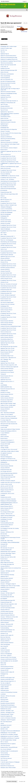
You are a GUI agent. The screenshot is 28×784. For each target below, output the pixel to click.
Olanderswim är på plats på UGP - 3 (8, 236)
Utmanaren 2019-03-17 (5, 589)
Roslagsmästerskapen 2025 (6, 120)
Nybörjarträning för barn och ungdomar (8, 743)
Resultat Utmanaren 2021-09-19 (7, 407)
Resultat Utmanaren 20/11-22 (6, 307)
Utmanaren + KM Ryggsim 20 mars (7, 712)
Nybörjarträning (3, 434)
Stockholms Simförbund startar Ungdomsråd (9, 366)
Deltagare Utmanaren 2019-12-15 (7, 489)
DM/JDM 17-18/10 (4, 729)
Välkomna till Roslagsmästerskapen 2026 (9, 70)
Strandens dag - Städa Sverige (7, 540)
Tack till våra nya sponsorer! (11, 23)
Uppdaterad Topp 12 (4, 576)
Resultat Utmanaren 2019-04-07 (7, 578)
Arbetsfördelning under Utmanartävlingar (8, 241)
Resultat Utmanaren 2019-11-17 (7, 506)
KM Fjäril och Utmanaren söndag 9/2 (8, 480)
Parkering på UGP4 (4, 699)
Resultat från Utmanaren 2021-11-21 (8, 388)
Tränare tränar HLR (4, 344)
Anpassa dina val (5, 778)
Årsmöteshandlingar (4, 425)
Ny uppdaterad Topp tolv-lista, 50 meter (8, 158)
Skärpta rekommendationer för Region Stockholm (10, 429)
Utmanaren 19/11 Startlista (6, 221)
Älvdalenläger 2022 (4, 361)
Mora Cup (2, 675)
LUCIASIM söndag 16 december (7, 611)
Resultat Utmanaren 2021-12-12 (7, 375)
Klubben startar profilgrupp (6, 260)
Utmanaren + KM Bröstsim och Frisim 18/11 (9, 616)
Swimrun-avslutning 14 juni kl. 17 (7, 440)
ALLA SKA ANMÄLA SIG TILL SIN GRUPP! (9, 661)
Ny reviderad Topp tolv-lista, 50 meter (8, 156)
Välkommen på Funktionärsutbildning (8, 138)
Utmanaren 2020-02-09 (5, 467)
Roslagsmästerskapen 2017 (6, 684)
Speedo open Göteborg (5, 560)
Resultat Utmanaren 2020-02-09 (7, 465)
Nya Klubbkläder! (4, 591)
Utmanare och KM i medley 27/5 (7, 635)
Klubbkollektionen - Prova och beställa (8, 732)
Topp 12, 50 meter (4, 104)
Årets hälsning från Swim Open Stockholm (9, 346)
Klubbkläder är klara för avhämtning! (8, 587)
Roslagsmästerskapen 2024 (6, 192)
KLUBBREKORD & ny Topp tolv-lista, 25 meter (10, 175)
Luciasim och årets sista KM (6, 484)
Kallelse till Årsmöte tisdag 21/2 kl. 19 (8, 681)
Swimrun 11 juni (4, 249)
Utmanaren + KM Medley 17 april (7, 710)
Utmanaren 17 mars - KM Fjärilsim (7, 179)
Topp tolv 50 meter (4, 109)
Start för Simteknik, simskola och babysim (9, 147)
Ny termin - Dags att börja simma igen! (8, 416)
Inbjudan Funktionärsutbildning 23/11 (8, 515)
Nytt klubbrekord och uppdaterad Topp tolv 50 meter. (11, 61)
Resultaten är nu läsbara (5, 392)
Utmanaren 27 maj (4, 633)
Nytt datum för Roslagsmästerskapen (8, 81)
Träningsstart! (3, 374)
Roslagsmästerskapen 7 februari (7, 714)
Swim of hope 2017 (4, 646)
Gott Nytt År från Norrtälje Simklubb (8, 607)
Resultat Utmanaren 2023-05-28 (7, 254)
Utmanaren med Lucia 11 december (7, 304)
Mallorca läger (3, 662)
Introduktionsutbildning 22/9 (6, 549)
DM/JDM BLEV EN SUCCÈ (6, 725)
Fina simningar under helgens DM (7, 564)
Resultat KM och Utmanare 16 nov (7, 765)
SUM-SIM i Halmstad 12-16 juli (7, 245)
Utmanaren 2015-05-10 (5, 754)
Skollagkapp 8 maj (4, 673)
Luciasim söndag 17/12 (5, 651)
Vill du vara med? (4, 760)
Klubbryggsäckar (4, 217)
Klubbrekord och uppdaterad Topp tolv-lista (9, 59)
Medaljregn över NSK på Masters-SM (8, 102)
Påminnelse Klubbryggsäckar (6, 456)
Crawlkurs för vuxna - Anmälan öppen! (8, 405)
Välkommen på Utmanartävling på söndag (9, 57)
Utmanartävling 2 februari (5, 116)
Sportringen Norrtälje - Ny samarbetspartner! (9, 751)
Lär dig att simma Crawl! (5, 478)
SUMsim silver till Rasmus (6, 491)
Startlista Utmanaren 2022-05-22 (7, 337)
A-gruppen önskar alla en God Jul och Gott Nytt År (10, 482)
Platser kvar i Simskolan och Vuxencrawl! (9, 284)
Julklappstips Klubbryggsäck (6, 206)
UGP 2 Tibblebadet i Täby (6, 359)
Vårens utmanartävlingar (5, 75)
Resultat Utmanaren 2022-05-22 (7, 335)
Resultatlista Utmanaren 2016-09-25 (8, 703)
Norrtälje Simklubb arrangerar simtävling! (9, 706)
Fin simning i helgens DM (6, 420)
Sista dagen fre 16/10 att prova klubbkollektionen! (10, 730)
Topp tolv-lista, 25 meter (5, 311)
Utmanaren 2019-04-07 (5, 582)
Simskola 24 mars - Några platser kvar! (8, 357)
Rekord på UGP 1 (4, 530)
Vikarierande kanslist (5, 690)
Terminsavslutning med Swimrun (7, 251)
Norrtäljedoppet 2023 (5, 216)
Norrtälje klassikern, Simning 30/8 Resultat (9, 747)
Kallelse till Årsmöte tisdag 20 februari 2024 (9, 194)
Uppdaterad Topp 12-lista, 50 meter (7, 342)
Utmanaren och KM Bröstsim (6, 136)
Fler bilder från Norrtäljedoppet (6, 212)
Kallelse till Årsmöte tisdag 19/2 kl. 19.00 (9, 604)
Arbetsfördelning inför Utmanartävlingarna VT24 (10, 181)
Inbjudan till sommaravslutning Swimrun (8, 55)
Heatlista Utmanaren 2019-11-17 (7, 508)
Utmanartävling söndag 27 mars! (7, 355)
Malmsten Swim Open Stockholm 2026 (8, 64)
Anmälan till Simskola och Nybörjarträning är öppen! (11, 326)
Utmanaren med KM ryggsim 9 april (7, 677)
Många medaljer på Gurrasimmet (7, 562)
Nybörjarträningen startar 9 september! (8, 551)
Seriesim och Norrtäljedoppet (6, 653)
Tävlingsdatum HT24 (5, 145)
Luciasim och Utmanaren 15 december (8, 499)
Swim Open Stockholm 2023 (6, 273)
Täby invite (3, 51)
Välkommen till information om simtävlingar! (9, 142)
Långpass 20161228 (4, 686)
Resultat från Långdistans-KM (6, 716)
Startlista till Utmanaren (5, 650)
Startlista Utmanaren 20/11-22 (6, 309)
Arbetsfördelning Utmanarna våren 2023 (8, 285)
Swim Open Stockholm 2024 (6, 172)
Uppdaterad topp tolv (5, 572)
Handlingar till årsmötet (5, 68)
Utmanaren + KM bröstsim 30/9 (7, 624)
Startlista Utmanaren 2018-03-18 (7, 642)
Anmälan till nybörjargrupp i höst (7, 668)
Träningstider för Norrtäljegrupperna (7, 442)
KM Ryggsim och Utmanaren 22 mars (8, 458)
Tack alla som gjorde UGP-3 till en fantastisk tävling (11, 133)
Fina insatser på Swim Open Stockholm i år (9, 100)
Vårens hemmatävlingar (5, 644)
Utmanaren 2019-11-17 (5, 510)
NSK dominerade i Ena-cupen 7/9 (7, 547)
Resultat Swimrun (4, 149)
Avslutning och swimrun (5, 95)
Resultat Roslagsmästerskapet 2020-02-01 (9, 473)
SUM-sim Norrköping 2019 (6, 555)
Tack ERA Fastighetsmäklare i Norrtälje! (8, 740)
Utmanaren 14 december (5, 763)
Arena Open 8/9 (4, 546)
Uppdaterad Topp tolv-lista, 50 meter (8, 256)
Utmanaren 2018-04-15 (5, 640)
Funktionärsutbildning (5, 627)
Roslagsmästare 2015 (5, 756)
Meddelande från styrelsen (6, 708)
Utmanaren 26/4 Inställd (5, 443)
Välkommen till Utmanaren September (8, 91)
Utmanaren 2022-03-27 (5, 353)
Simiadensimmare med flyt (6, 497)
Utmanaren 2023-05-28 (5, 258)
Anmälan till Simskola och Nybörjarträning (9, 418)
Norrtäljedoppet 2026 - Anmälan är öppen (9, 46)
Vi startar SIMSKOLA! (5, 432)
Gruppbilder (3, 495)
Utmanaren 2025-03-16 (5, 106)
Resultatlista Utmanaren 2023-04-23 (8, 267)
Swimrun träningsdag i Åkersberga (7, 574)
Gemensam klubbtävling (5, 173)
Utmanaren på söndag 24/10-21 (7, 399)
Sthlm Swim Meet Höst (5, 85)
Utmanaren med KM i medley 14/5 (7, 672)
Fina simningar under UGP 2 (6, 471)
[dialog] (14, 776)
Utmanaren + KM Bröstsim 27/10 (7, 532)
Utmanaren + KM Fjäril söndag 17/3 (8, 593)
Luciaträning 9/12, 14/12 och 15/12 (7, 493)
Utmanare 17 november (5, 131)
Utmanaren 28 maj (4, 262)
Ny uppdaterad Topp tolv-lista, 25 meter (8, 183)
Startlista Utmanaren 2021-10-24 (7, 397)
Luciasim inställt (4, 427)
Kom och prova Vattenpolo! (6, 749)
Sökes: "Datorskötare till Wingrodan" (8, 412)
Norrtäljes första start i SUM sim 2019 (8, 557)
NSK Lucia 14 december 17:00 (7, 79)
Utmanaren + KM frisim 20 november (8, 695)
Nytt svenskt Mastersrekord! (6, 721)
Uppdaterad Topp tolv (5, 53)
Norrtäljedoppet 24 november (6, 519)
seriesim (2, 723)
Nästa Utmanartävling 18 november (7, 620)
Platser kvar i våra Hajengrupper (7, 240)
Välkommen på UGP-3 (5, 134)
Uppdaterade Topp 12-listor (6, 86)
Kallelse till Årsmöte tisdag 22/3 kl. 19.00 (9, 364)
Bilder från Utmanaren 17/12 (6, 199)
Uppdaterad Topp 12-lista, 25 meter (7, 348)
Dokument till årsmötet (5, 464)
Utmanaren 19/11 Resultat (6, 219)
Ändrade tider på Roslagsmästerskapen (8, 188)
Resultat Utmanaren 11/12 (6, 298)
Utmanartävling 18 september (6, 324)
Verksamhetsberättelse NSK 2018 (7, 596)
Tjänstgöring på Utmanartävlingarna (7, 705)
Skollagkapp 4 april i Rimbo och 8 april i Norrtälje (10, 585)
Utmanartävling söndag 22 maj (7, 339)
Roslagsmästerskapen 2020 (6, 469)
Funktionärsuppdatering (5, 77)
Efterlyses (3, 195)
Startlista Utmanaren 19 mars (6, 278)
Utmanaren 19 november (5, 223)
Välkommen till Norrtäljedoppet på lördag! (9, 93)
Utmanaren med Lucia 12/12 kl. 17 (7, 381)
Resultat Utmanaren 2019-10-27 (7, 524)
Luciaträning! (3, 694)
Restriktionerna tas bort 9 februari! (7, 372)
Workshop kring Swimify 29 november (8, 83)
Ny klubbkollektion (4, 125)
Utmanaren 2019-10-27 (5, 526)
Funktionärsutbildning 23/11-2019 (7, 522)
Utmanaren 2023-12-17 (5, 201)
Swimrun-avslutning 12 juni (6, 331)
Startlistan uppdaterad (5, 396)
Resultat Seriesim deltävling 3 (6, 626)
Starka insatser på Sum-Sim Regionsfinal (9, 129)
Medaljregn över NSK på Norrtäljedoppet (8, 500)
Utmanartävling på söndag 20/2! (7, 370)
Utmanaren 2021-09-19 (5, 409)
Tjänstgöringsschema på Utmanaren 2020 (9, 460)
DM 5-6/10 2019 (4, 533)
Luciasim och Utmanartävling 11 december (9, 692)
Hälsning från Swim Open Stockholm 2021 (9, 423)
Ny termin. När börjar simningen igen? (8, 295)
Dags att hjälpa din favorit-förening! (7, 186)
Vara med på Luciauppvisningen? (7, 302)
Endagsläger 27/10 (4, 521)
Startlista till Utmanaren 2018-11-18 (7, 615)
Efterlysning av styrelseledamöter (7, 74)
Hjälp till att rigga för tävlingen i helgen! (8, 403)
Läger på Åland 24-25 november (7, 618)
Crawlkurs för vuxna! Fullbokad (7, 414)
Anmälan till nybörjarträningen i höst (8, 629)
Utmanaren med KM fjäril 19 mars (7, 679)
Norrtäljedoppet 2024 (5, 127)
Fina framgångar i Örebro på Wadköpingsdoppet (10, 542)
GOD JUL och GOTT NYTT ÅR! (7, 486)
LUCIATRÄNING (4, 385)
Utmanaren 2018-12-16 (5, 609)
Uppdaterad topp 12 (4, 123)
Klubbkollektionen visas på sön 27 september (9, 736)
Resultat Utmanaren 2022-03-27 (7, 352)
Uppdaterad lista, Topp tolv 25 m (7, 111)
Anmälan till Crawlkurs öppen (6, 48)
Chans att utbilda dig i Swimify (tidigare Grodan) (10, 144)
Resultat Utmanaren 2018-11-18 (7, 613)
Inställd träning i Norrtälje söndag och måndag (10, 451)
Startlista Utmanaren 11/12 (6, 300)
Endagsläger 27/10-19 (5, 535)
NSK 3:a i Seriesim (4, 741)
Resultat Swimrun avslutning (6, 631)
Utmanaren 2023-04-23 (5, 269)
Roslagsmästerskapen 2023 (6, 289)
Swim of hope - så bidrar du (6, 655)
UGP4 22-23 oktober (5, 701)
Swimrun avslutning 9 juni (6, 154)
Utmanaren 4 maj (4, 98)
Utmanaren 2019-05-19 (5, 566)
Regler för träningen (4, 445)
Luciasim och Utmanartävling (6, 208)
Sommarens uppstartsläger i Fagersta (8, 553)
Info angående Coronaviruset (6, 453)
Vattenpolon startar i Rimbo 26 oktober (8, 767)
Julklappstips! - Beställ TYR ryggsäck (8, 719)
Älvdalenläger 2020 (4, 454)
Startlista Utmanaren (5, 622)
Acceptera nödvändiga (12, 781)
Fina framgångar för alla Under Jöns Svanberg (10, 528)
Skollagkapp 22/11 (4, 390)
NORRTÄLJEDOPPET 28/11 (6, 386)
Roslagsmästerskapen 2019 (6, 602)
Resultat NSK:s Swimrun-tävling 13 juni (8, 421)
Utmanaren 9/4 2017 (4, 670)
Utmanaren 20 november (5, 315)
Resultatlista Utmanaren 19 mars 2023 (8, 276)
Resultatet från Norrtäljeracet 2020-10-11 (8, 431)
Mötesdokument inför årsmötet (7, 108)
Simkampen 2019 (4, 544)
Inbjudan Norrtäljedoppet (5, 228)
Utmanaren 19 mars (4, 282)
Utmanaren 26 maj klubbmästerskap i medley (9, 161)
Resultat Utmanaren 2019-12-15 (7, 488)
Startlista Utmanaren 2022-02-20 (7, 368)
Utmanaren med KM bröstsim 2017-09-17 (9, 659)
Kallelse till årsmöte (4, 72)
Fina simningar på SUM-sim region (7, 511)
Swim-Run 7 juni (4, 50)
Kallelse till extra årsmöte (6, 168)
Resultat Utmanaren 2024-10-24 (7, 394)
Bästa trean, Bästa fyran (5, 637)
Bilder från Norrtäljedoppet (6, 214)
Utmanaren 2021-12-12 (5, 377)
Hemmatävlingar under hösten (6, 401)
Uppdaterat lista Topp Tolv (6, 638)
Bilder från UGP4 (4, 697)
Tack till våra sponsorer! (5, 745)
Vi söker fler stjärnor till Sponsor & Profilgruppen (10, 762)
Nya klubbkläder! (4, 598)
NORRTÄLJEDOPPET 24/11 (6, 504)
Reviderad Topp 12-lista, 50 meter (7, 341)
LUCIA (2, 383)
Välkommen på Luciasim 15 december (8, 122)
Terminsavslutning (4, 752)
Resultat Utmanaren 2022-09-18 (7, 320)
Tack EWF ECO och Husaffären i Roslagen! (9, 734)
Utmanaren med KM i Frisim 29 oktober (8, 657)
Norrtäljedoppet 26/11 (5, 306)
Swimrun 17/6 (3, 664)
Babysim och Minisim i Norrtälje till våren (9, 205)
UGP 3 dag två (3, 232)
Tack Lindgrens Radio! (5, 727)
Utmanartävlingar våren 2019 (6, 594)
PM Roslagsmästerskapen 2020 (7, 475)
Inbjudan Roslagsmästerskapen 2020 (8, 476)
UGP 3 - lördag (3, 234)
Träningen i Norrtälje (4, 447)
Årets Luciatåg (3, 197)
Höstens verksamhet (5, 436)
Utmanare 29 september (5, 140)
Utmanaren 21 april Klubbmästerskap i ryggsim (10, 166)
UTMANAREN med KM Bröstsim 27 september (10, 738)
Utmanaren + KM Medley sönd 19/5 (8, 571)
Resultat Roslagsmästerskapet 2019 (8, 600)
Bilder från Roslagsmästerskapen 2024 (8, 184)
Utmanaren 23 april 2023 (5, 271)
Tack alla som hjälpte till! (5, 683)
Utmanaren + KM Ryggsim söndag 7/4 (8, 583)
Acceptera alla (22, 781)
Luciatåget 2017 (4, 648)
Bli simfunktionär (4, 190)
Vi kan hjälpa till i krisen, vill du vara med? (9, 449)
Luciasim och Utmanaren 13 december (8, 717)
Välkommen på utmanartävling (7, 62)
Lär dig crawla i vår (4, 66)
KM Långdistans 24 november (6, 517)
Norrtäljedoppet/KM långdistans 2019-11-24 (9, 502)
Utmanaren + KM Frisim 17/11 (6, 513)
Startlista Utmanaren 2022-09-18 (7, 322)
